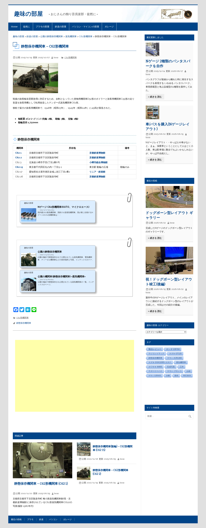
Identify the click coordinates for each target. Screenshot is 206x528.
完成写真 (171, 367)
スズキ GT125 (175, 353)
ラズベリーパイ (155, 371)
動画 (176, 376)
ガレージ (109, 26)
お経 (188, 371)
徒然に (26, 26)
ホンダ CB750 (173, 349)
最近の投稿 (16, 519)
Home (14, 26)
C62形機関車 (70, 57)
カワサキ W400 (155, 367)
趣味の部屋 (28, 13)
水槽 (168, 376)
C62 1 (18, 153)
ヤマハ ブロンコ (174, 371)
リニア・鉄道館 (97, 171)
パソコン (53, 519)
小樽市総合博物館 (98, 162)
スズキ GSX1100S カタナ (160, 362)
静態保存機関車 (23, 323)
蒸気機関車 (181, 362)
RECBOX (187, 376)
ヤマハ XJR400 (155, 376)
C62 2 (18, 157)
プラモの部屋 (42, 26)
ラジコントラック (156, 353)
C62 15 (19, 167)
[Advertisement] (74, 376)
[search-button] (190, 415)
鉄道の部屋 (60, 26)
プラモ (30, 519)
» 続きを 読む (155, 96)
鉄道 (41, 519)
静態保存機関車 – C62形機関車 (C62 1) (41, 483)
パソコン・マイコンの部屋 (85, 26)
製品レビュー (155, 349)
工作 (182, 367)
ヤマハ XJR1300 (174, 358)
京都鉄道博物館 (97, 153)
